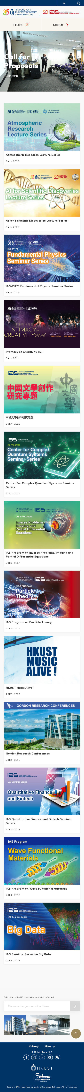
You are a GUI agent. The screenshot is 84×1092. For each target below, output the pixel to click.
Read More (12, 76)
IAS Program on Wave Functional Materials (36, 888)
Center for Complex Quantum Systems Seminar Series (40, 485)
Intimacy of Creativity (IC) (24, 352)
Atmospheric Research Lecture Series (33, 155)
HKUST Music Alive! (19, 688)
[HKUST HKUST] (20, 12)
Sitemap (50, 1046)
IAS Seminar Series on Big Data (28, 954)
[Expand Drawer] (64, 3)
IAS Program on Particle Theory (29, 622)
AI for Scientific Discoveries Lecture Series (37, 220)
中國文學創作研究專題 (19, 417)
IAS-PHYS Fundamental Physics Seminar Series (39, 286)
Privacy (34, 1046)
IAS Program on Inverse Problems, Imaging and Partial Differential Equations (39, 554)
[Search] (77, 3)
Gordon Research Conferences (28, 753)
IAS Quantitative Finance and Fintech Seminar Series (39, 821)
